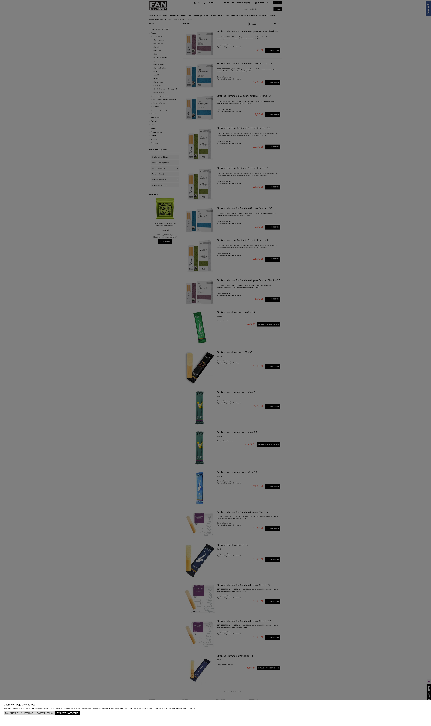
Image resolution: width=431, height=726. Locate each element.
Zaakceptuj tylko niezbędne (19, 713)
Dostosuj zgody (45, 713)
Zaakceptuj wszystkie (67, 713)
